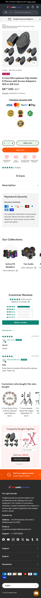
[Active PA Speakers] (10, 253)
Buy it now (20, 150)
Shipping (5, 93)
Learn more (31, 2)
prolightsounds (12, 593)
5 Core (4, 70)
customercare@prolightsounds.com (16, 529)
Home (4, 25)
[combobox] (20, 12)
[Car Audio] (29, 253)
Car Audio (28, 264)
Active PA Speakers (10, 265)
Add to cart (27, 143)
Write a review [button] (20, 322)
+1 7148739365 (17, 533)
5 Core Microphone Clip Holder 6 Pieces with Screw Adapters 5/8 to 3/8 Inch (18, 27)
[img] (7, 336)
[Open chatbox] (36, 593)
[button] (32, 7)
